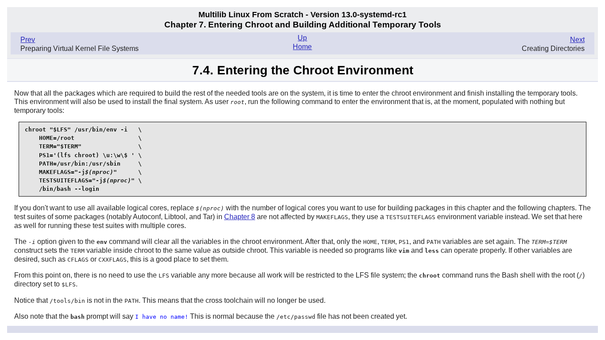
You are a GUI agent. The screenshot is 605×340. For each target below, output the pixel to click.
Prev (27, 39)
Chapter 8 (239, 216)
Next (577, 39)
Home (302, 46)
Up (302, 38)
